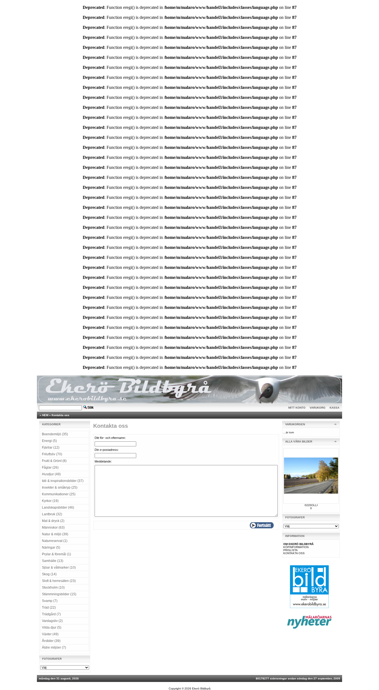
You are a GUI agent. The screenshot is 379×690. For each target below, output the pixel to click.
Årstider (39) (51, 641)
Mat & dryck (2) (53, 521)
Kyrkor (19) (50, 501)
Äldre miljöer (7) (54, 647)
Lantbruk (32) (52, 514)
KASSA (334, 407)
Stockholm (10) (53, 587)
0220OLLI (311, 505)
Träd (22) (49, 607)
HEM (45, 415)
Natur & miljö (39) (55, 534)
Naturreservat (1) (54, 541)
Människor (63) (53, 527)
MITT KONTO (296, 407)
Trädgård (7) (51, 614)
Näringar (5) (51, 547)
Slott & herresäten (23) (59, 581)
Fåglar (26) (50, 467)
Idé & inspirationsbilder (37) (63, 481)
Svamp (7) (49, 601)
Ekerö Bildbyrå (201, 688)
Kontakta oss (60, 415)
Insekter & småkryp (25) (59, 487)
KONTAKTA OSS (294, 553)
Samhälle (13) (52, 561)
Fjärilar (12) (50, 447)
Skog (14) (49, 574)
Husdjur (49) (51, 474)
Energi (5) (49, 441)
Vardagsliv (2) (52, 621)
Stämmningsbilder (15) (59, 594)
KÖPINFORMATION (296, 547)
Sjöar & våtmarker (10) (59, 567)
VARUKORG (317, 407)
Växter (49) (50, 634)
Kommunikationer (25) (58, 494)
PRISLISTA (290, 550)
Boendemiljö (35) (55, 434)
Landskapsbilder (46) (58, 507)
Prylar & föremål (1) (56, 554)
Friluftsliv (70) (52, 454)
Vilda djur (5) (51, 627)
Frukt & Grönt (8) (54, 461)
